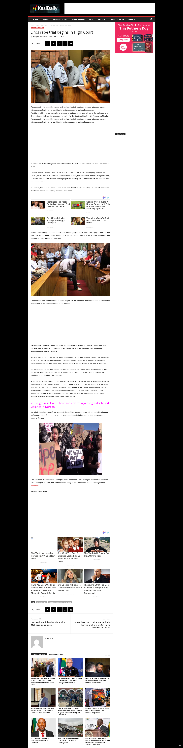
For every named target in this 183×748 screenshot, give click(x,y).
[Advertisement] (109, 8)
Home (35, 19)
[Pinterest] (59, 43)
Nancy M (36, 36)
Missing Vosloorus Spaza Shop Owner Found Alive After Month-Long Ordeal (97, 710)
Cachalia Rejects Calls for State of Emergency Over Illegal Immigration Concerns (70, 680)
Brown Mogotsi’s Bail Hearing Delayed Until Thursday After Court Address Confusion (42, 710)
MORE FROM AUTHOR (56, 654)
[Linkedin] (70, 43)
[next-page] (109, 654)
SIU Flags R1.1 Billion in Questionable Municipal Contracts (40, 740)
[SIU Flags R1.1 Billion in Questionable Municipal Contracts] (43, 727)
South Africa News (41, 25)
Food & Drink (117, 19)
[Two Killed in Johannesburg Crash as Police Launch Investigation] (70, 727)
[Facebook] (47, 43)
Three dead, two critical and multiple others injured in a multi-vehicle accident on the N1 (92, 625)
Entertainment (77, 19)
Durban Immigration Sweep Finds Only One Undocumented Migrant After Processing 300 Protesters (70, 711)
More (130, 19)
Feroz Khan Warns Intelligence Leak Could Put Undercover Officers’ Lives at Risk (97, 680)
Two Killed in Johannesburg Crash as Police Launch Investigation (68, 740)
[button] (151, 19)
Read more (35, 486)
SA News (45, 19)
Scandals (102, 19)
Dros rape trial (41, 602)
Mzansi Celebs (60, 19)
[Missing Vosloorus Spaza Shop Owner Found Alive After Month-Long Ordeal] (97, 697)
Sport (91, 19)
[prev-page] (106, 654)
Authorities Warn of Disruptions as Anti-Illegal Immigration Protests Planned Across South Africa (43, 681)
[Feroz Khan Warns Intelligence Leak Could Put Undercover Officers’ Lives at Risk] (97, 667)
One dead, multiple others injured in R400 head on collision (48, 623)
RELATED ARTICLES (39, 654)
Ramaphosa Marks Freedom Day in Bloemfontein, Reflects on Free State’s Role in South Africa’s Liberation (97, 741)
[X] (53, 43)
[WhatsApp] (64, 43)
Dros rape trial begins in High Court (60, 602)
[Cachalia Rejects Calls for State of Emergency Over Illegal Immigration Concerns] (70, 667)
